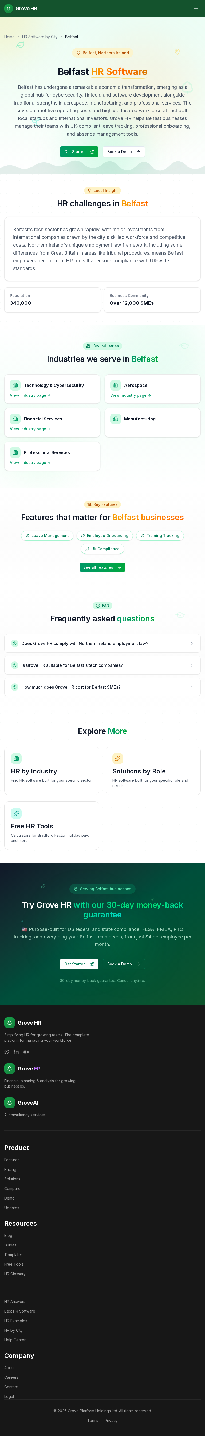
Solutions (12, 1179)
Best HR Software (19, 1311)
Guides (10, 1245)
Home (9, 36)
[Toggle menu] (196, 8)
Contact (11, 1387)
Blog (8, 1235)
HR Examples (15, 1320)
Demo (9, 1198)
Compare (12, 1188)
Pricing (10, 1169)
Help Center (15, 1340)
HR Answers (14, 1301)
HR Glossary (15, 1273)
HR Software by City (40, 36)
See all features (98, 567)
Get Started (75, 151)
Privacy (111, 1420)
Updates (11, 1207)
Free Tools (13, 1264)
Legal (9, 1396)
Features (11, 1159)
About (9, 1367)
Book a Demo (119, 151)
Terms (92, 1420)
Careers (11, 1377)
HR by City (13, 1330)
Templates (13, 1254)
